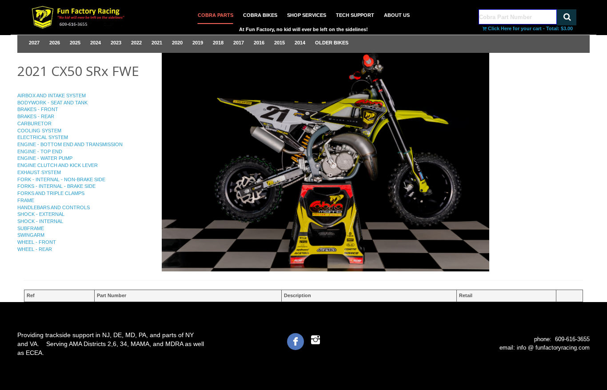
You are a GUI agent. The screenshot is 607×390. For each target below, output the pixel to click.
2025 (75, 42)
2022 (136, 42)
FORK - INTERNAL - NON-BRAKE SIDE (61, 179)
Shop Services (306, 15)
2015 (279, 42)
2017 (238, 42)
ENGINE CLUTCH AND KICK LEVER (57, 165)
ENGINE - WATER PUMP (44, 158)
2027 (34, 42)
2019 (197, 42)
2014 (300, 42)
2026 (54, 42)
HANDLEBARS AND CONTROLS (53, 207)
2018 (218, 42)
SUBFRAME (30, 228)
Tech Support (355, 15)
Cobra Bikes (260, 15)
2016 (259, 42)
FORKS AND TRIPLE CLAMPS (50, 193)
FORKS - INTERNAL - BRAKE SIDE (56, 186)
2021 (157, 42)
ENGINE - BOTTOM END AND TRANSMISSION (70, 144)
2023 (116, 42)
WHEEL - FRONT (36, 242)
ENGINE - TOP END (39, 151)
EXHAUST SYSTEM (39, 172)
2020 (177, 42)
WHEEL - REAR (34, 249)
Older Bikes (331, 42)
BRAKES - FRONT (37, 109)
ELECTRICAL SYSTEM (42, 137)
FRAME (25, 200)
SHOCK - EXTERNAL (40, 214)
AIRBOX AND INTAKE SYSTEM (51, 95)
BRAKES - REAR (35, 116)
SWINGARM (30, 235)
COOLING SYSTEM (39, 130)
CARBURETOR (34, 123)
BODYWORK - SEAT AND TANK (52, 102)
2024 (95, 42)
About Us (397, 15)
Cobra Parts (215, 15)
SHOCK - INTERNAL (40, 221)
